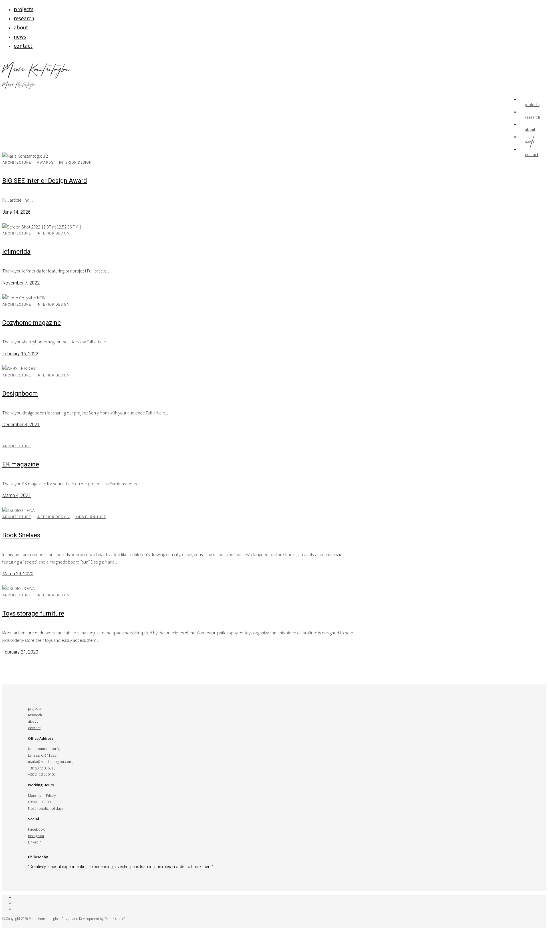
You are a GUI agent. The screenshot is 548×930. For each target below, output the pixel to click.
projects (23, 9)
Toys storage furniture (33, 613)
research (24, 18)
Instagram (36, 835)
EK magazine (20, 464)
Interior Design (75, 162)
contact (23, 45)
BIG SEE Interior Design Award (44, 180)
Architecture (16, 162)
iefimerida (16, 251)
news (20, 36)
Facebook (36, 829)
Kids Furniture (90, 517)
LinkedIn (34, 842)
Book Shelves (21, 535)
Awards (45, 162)
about (21, 27)
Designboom (20, 393)
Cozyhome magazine (31, 322)
